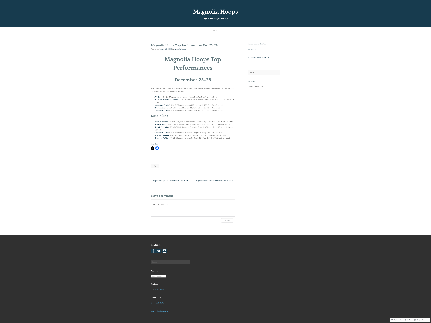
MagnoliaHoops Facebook (258, 58)
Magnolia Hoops (215, 11)
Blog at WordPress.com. (159, 311)
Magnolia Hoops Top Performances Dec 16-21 (170, 180)
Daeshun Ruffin (161, 138)
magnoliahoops (180, 49)
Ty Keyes (158, 97)
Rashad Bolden (161, 124)
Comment (227, 220)
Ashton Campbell (162, 135)
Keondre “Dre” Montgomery (166, 100)
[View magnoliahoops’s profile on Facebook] (153, 251)
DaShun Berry (160, 108)
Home (215, 30)
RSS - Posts (159, 289)
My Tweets (252, 49)
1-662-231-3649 (157, 303)
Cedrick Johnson (161, 122)
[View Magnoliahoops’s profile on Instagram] (164, 251)
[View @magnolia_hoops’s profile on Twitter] (158, 251)
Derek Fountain (161, 127)
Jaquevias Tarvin (162, 105)
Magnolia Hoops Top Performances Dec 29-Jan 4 (214, 180)
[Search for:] (264, 72)
